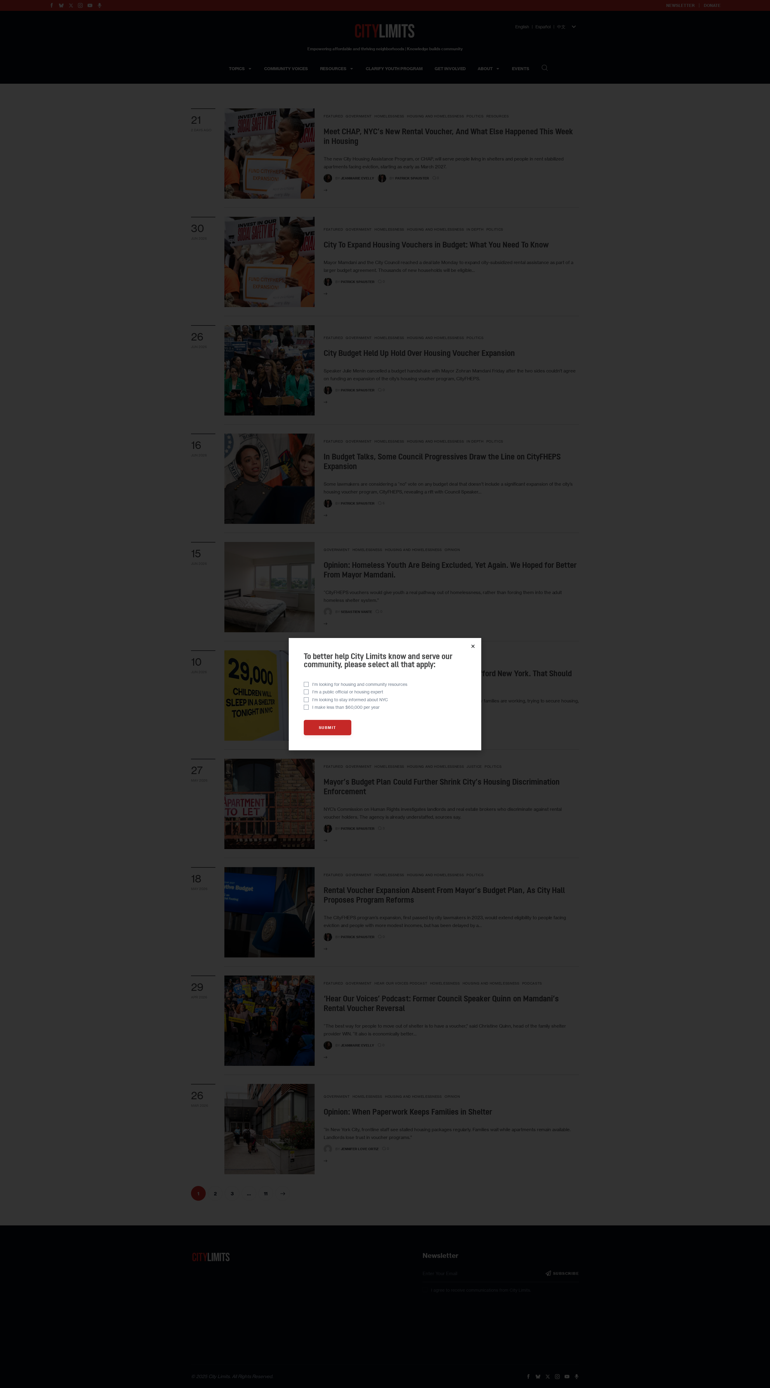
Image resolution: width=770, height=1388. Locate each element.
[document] (385, 694)
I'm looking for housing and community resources (359, 684)
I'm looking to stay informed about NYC (350, 699)
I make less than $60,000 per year (346, 707)
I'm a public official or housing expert (347, 691)
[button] (473, 646)
